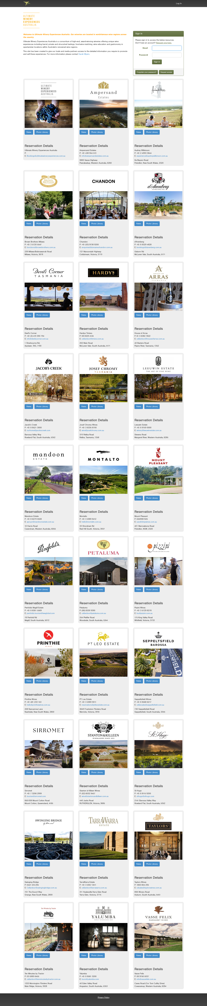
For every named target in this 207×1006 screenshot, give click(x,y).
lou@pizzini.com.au (145, 613)
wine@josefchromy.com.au (93, 430)
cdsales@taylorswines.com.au (149, 888)
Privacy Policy (103, 997)
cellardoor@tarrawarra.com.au (94, 888)
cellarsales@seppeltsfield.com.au (150, 705)
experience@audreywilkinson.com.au (152, 156)
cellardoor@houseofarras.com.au (151, 339)
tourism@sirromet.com (36, 796)
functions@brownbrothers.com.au (41, 247)
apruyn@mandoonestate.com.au (40, 522)
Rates (28, 132)
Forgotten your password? (146, 72)
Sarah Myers (84, 54)
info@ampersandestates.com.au (95, 156)
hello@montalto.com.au (91, 522)
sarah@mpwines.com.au (147, 522)
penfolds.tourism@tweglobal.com (41, 613)
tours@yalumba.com (90, 979)
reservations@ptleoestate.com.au (95, 705)
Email (145, 48)
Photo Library (42, 132)
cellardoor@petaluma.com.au (94, 613)
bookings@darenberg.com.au (149, 247)
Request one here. (164, 43)
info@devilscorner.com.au (37, 339)
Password (143, 55)
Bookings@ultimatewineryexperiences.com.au (46, 156)
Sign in (157, 62)
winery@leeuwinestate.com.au (149, 430)
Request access (166, 72)
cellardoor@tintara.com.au (93, 339)
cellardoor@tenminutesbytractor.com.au (43, 979)
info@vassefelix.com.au (146, 979)
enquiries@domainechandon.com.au (97, 247)
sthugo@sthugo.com (145, 796)
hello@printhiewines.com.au (38, 705)
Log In (179, 3)
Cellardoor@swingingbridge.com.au (42, 888)
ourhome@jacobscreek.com (38, 430)
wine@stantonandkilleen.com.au (95, 796)
